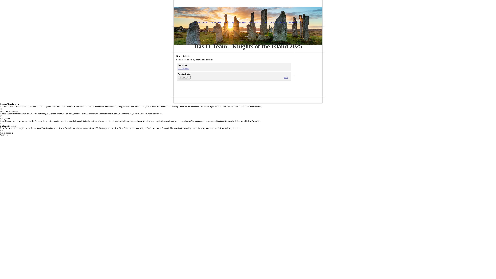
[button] (131, 130)
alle (179, 69)
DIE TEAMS (215, 22)
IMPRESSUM (295, 22)
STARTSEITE (201, 22)
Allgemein (185, 69)
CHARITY (242, 22)
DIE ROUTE (229, 22)
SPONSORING (255, 22)
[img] (248, 26)
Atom (286, 78)
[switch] (1, 109)
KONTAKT (281, 22)
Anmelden (184, 78)
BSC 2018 (269, 22)
